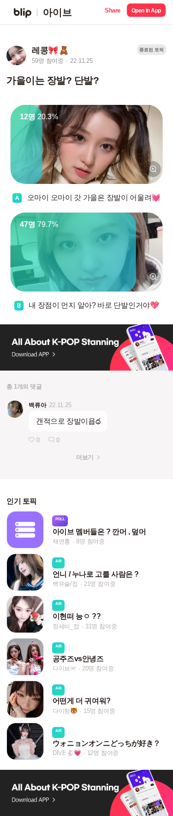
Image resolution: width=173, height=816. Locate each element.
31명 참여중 (101, 626)
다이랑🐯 (65, 710)
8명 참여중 (90, 541)
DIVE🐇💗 (67, 753)
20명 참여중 (98, 668)
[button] (112, 12)
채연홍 (61, 541)
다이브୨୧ (64, 668)
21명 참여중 (100, 583)
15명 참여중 (99, 710)
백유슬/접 (65, 583)
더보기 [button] (84, 457)
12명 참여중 (103, 753)
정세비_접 (66, 626)
